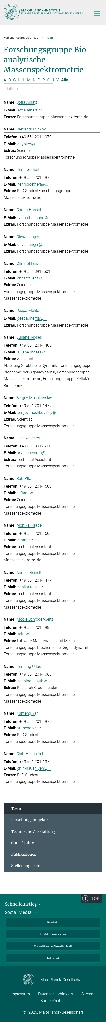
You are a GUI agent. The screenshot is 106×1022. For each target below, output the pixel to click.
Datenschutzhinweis (55, 994)
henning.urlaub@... (33, 681)
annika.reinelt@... (32, 587)
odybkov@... (28, 144)
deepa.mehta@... (32, 318)
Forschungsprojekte (29, 820)
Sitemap (88, 994)
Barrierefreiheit (53, 1000)
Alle (64, 80)
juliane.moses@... (32, 352)
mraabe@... (27, 540)
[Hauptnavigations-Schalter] (97, 13)
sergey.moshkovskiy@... (38, 412)
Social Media (19, 912)
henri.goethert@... (32, 184)
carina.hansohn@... (34, 217)
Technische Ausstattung (33, 831)
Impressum (20, 994)
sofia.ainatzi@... (31, 110)
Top (95, 898)
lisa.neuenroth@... (33, 452)
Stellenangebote (25, 865)
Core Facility (22, 842)
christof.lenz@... (31, 278)
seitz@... (24, 634)
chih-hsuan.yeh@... (34, 768)
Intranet (53, 958)
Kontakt (53, 922)
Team (16, 808)
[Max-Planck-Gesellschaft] (31, 980)
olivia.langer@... (31, 244)
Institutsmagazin (53, 934)
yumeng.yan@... (31, 728)
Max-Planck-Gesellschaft (53, 946)
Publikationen (23, 854)
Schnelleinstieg (21, 904)
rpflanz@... (26, 493)
